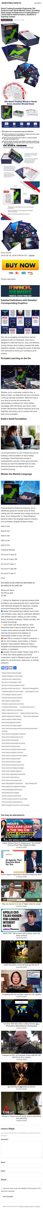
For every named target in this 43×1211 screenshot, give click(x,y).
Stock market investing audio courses (12, 737)
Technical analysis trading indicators (12, 802)
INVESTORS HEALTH (11, 3)
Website (3, 1179)
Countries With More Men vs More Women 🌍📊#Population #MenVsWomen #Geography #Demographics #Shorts (21, 1026)
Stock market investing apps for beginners (14, 734)
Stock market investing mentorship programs (14, 755)
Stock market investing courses (11, 746)
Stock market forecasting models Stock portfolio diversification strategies (20, 729)
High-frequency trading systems (11, 701)
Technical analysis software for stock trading (14, 799)
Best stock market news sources (11, 688)
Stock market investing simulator (11, 758)
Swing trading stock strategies (10, 792)
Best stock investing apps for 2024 (11, 682)
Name (3, 1162)
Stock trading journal (31, 783)
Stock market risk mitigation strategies (13, 768)
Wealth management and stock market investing (15, 805)
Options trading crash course (10, 713)
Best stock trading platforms (30, 688)
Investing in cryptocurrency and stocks (13, 704)
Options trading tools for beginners (11, 716)
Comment (5, 1139)
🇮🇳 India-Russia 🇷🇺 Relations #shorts (21, 1087)
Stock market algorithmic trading (11, 722)
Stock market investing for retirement (12, 752)
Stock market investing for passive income (14, 749)
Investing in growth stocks (27, 707)
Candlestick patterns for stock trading (12, 691)
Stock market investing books (10, 740)
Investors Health (7, 20)
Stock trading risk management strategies (14, 786)
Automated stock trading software (11, 679)
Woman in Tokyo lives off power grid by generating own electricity (21, 1117)
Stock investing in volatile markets (11, 719)
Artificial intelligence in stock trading (12, 676)
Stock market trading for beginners (12, 771)
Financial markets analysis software (12, 697)
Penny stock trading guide (31, 716)
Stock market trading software (10, 777)
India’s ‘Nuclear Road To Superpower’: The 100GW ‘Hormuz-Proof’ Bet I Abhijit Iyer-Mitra (21, 844)
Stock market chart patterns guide (11, 725)
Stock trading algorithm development (12, 783)
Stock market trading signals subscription (13, 774)
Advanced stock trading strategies (11, 673)
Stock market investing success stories (13, 765)
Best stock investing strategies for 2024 (13, 685)
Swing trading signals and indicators (12, 789)
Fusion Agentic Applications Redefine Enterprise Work (21, 874)
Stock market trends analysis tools (11, 780)
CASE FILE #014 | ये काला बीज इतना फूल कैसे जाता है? (21, 965)
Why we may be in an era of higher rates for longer (21, 904)
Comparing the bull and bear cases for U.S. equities (21, 994)
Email (3, 1171)
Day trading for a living (32, 691)
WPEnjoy (37, 1206)
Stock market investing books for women (13, 743)
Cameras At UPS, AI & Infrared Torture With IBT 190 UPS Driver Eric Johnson (21, 1056)
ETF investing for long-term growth (12, 694)
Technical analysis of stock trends (11, 796)
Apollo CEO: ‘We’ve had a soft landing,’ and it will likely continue (21, 934)
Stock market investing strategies (11, 761)
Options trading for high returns (29, 713)
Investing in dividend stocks (9, 707)
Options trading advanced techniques (12, 710)
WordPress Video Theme (26, 1206)
